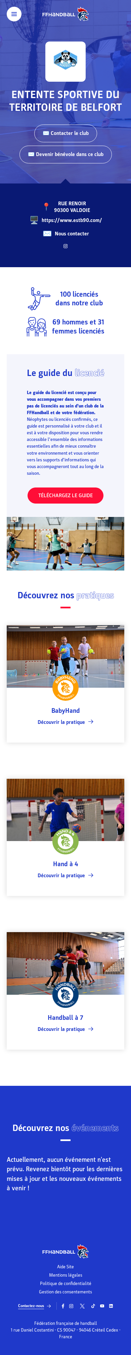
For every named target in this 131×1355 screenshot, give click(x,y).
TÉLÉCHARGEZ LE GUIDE (65, 495)
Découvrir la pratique (61, 722)
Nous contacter (72, 233)
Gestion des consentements (65, 1292)
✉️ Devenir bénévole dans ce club (65, 154)
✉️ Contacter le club (66, 133)
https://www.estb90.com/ (72, 220)
